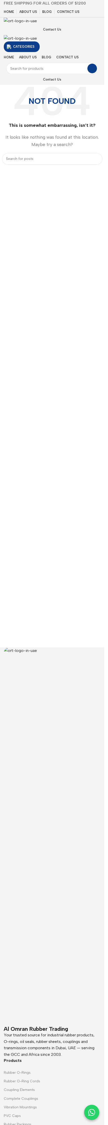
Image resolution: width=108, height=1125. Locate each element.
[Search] (92, 68)
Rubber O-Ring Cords (22, 1081)
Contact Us (52, 29)
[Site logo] (20, 20)
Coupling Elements (19, 1090)
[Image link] (52, 836)
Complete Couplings (21, 1098)
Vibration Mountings (20, 1107)
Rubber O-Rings (17, 1072)
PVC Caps (12, 1116)
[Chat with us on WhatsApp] (91, 1112)
